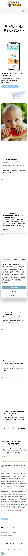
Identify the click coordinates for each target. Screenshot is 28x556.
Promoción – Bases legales (9, 532)
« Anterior (4, 428)
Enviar (5, 519)
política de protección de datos (15, 510)
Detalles (15, 259)
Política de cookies (6, 535)
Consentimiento (6, 259)
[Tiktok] (21, 543)
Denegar (14, 291)
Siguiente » (23, 428)
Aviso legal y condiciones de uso (10, 530)
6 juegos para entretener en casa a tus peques (13, 412)
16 (18, 428)
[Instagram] (14, 543)
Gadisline (4, 527)
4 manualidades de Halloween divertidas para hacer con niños (13, 215)
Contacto (12, 527)
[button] (14, 11)
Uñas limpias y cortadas (12, 361)
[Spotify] (17, 543)
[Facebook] (7, 543)
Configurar (14, 295)
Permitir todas (14, 287)
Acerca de (23, 259)
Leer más (5, 175)
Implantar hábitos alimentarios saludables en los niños (13, 161)
